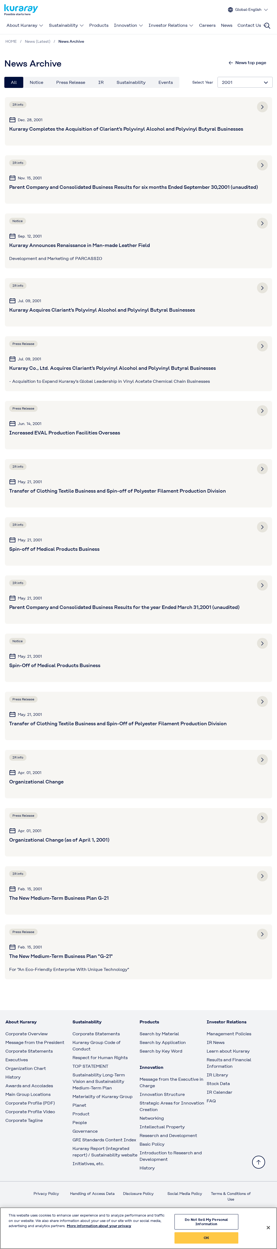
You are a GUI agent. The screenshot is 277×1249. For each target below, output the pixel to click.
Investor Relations (168, 25)
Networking (152, 1118)
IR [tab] (101, 82)
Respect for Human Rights (100, 1057)
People (79, 1122)
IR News (216, 1042)
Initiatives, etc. (88, 1163)
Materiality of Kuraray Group (102, 1096)
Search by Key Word (161, 1051)
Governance (85, 1131)
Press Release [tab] (70, 82)
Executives (16, 1059)
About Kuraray (21, 25)
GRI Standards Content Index (104, 1139)
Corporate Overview (26, 1033)
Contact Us (249, 25)
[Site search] (267, 25)
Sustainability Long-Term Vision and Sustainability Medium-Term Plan (98, 1081)
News (226, 25)
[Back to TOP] (258, 1162)
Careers (207, 25)
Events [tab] (166, 82)
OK (206, 1238)
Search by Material (159, 1033)
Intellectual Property (162, 1126)
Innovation (125, 25)
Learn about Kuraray (228, 1051)
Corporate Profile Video (30, 1111)
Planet (79, 1105)
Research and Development (168, 1135)
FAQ (211, 1100)
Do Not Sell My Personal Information (206, 1222)
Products (98, 25)
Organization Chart (25, 1068)
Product (81, 1113)
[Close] (268, 1228)
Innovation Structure (162, 1094)
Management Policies (229, 1033)
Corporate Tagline (24, 1120)
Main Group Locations (28, 1094)
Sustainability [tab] (131, 82)
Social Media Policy (184, 1193)
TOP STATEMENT (90, 1066)
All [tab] (14, 82)
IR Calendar (219, 1092)
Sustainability (63, 25)
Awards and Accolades (29, 1085)
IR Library (217, 1074)
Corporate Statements (29, 1051)
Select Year (202, 82)
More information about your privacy (99, 1226)
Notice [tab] (36, 82)
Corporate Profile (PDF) (30, 1103)
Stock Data (218, 1083)
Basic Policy (152, 1144)
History (13, 1077)
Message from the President (34, 1042)
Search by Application (163, 1042)
